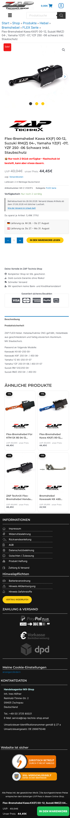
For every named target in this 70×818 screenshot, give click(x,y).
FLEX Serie (51, 188)
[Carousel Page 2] (36, 103)
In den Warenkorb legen (45, 240)
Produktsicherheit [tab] (14, 325)
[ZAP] (30, 125)
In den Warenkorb (53, 811)
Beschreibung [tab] (12, 319)
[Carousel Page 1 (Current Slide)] (30, 103)
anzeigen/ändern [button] (12, 672)
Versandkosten (16, 177)
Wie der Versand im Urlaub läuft (22, 208)
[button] (10, 15)
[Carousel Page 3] (42, 103)
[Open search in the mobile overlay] (46, 15)
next (64, 76)
